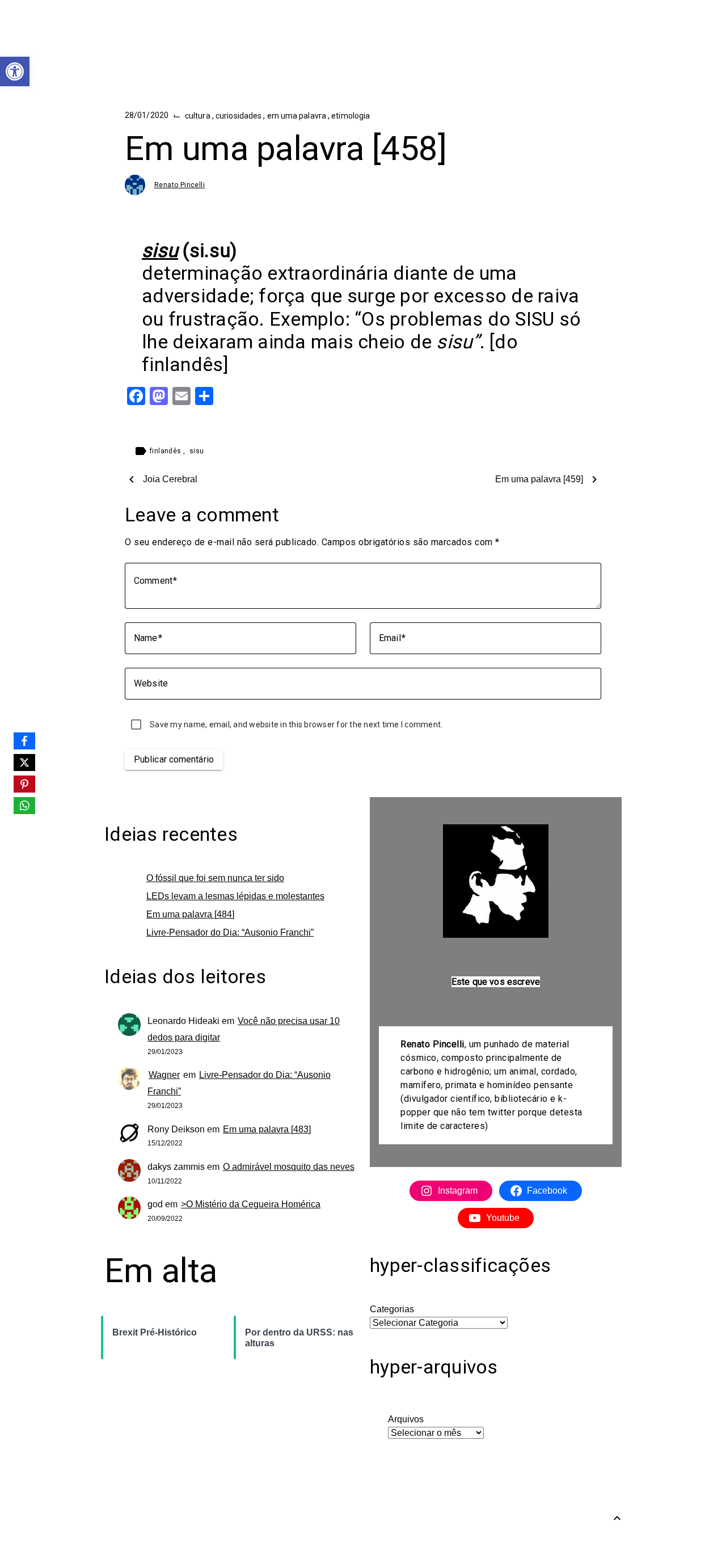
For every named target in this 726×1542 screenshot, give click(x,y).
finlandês (166, 451)
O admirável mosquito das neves (288, 1167)
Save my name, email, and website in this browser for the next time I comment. (296, 724)
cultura (198, 115)
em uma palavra (297, 115)
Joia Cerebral (170, 479)
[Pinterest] (24, 784)
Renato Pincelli (179, 185)
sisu (196, 451)
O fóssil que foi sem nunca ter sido (215, 878)
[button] (14, 71)
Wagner (164, 1075)
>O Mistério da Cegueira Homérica (250, 1204)
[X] (24, 762)
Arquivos (406, 1419)
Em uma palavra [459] (539, 479)
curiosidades (239, 115)
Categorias (392, 1309)
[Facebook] (24, 740)
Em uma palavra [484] (190, 914)
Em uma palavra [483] (267, 1129)
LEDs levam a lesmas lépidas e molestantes (235, 896)
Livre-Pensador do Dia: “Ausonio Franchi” (230, 932)
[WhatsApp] (24, 805)
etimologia (350, 115)
